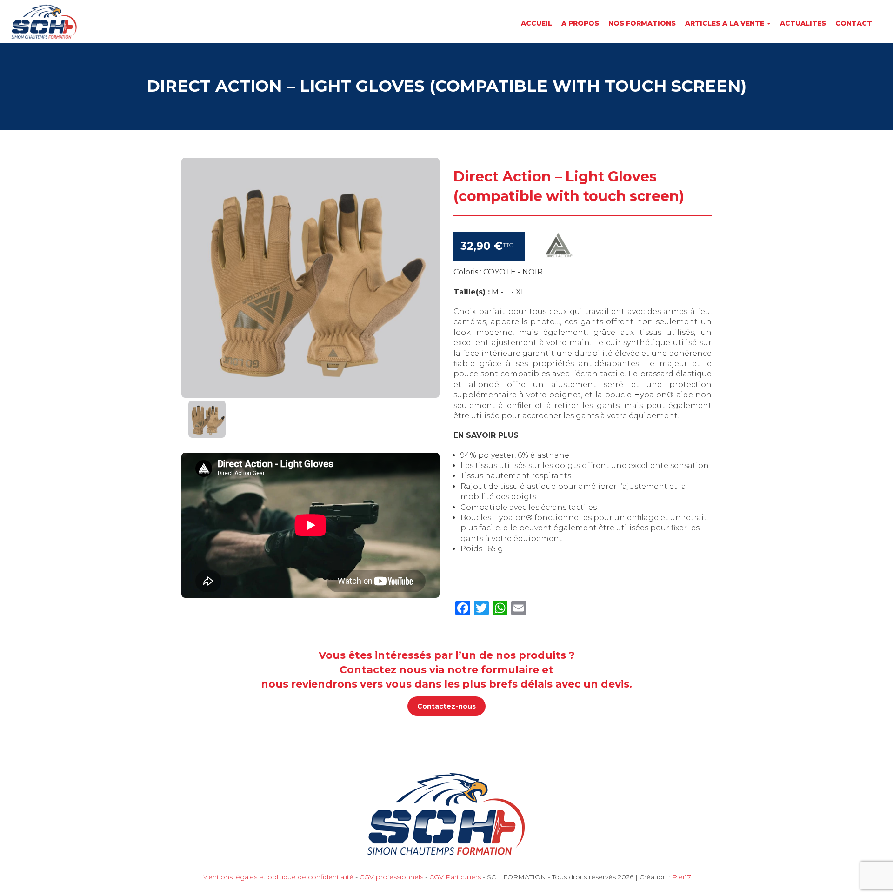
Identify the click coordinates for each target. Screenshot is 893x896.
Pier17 (681, 877)
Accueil (536, 23)
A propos (580, 23)
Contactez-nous (446, 706)
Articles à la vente (725, 23)
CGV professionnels (391, 877)
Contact (853, 23)
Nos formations (642, 23)
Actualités (803, 23)
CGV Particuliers (455, 877)
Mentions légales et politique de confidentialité (277, 877)
